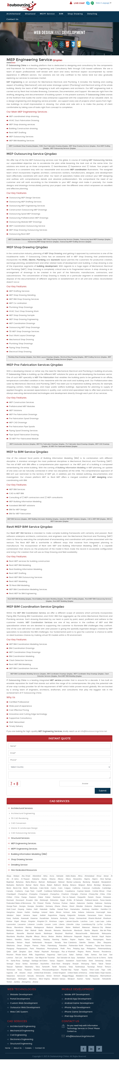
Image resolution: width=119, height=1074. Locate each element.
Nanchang (36, 940)
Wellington (22, 979)
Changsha (33, 894)
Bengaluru (107, 885)
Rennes (96, 952)
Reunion (10, 955)
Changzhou (54, 894)
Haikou (29, 909)
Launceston (11, 924)
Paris (32, 949)
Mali (26, 930)
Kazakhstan (44, 918)
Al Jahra (15, 879)
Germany (49, 906)
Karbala (16, 918)
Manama (57, 930)
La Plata (107, 924)
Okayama (107, 943)
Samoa (94, 955)
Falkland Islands (91, 900)
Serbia (25, 964)
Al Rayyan (25, 879)
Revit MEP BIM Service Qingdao (30, 526)
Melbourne (68, 936)
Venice (49, 976)
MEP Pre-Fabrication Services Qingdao (35, 365)
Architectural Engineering (23, 813)
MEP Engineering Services (23, 844)
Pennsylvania (52, 949)
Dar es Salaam (69, 897)
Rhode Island (21, 955)
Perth (63, 949)
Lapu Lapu (99, 921)
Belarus (73, 885)
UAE (109, 970)
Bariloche (20, 885)
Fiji (34, 903)
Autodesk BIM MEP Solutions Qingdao (72, 519)
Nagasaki (78, 936)
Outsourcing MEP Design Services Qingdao (43, 242)
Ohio (99, 943)
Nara (88, 940)
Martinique (48, 933)
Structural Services (20, 838)
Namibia (18, 940)
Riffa (31, 955)
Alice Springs (105, 879)
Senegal (10, 964)
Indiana (81, 912)
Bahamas (20, 882)
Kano (100, 915)
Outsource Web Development (25, 1008)
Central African (98, 891)
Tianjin (76, 970)
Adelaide (59, 876)
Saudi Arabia (81, 961)
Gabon (72, 903)
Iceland (44, 912)
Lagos (61, 921)
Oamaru (91, 943)
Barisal (28, 885)
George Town (12, 906)
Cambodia (96, 888)
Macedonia (18, 927)
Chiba (102, 894)
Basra (42, 885)
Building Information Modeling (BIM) (29, 854)
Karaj (9, 918)
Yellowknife (106, 979)
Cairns (53, 888)
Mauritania (11, 936)
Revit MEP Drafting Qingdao (74, 599)
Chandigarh (11, 894)
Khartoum (107, 918)
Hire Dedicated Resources (24, 870)
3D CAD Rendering (19, 818)
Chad (109, 891)
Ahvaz (99, 876)
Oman (19, 946)
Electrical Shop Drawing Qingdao (71, 357)
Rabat (37, 952)
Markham (10, 933)
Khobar (9, 921)
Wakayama (93, 976)
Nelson (19, 943)
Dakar (40, 897)
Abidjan (16, 876)
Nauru (108, 940)
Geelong (107, 903)
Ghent (71, 906)
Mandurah (78, 930)
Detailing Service (19, 865)
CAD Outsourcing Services (23, 833)
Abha (45, 876)
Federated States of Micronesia (19, 903)
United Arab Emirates (42, 973)
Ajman (106, 876)
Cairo (60, 888)
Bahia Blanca (31, 882)
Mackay (29, 927)
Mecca (44, 936)
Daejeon (32, 897)
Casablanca (70, 891)
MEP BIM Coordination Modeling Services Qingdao (28, 674)
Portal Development (20, 999)
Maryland (58, 933)
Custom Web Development (24, 1003)
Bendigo (97, 885)
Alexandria (77, 879)
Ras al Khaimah (68, 952)
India (74, 912)
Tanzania (62, 967)
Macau (9, 927)
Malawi (108, 927)
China (17, 897)
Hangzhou (11, 912)
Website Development (21, 995)
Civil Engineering (18, 1035)
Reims (88, 952)
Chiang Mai (93, 894)
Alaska (44, 879)
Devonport (20, 900)
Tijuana (84, 970)
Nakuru (9, 940)
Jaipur (18, 915)
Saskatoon (70, 961)
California (76, 888)
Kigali (16, 921)
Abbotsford (37, 876)
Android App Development (78, 999)
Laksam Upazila (72, 921)
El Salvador (78, 900)
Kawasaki (25, 918)
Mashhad (69, 933)
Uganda (10, 973)
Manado (48, 930)
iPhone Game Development (78, 1012)
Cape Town (29, 891)
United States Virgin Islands (100, 973)
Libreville (70, 924)
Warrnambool (105, 976)
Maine (68, 927)
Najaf (102, 936)
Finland (40, 903)
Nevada (58, 943)
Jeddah (43, 915)
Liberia (61, 924)
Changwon (43, 894)
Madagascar (39, 927)
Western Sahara (58, 979)
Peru (69, 949)
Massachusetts (81, 933)
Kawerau (34, 918)
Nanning (55, 940)
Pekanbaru (40, 949)
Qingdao (22, 952)
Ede (36, 900)
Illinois (58, 912)
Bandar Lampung (74, 882)
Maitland (76, 927)
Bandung (86, 882)
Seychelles (44, 964)
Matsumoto (94, 933)
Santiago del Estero (39, 961)
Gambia (90, 903)
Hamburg (85, 909)
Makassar (86, 927)
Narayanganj (98, 940)
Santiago (25, 961)
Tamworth (46, 967)
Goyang (21, 909)
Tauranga (91, 967)
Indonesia (90, 912)
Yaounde (96, 979)
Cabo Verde (44, 888)
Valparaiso (11, 976)
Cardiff (39, 891)
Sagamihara (40, 955)
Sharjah (75, 964)
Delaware (107, 897)
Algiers (95, 879)
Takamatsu (29, 967)
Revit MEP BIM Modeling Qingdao (19, 599)
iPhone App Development (77, 1008)
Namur (27, 940)
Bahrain (42, 882)
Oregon (27, 946)
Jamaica (26, 915)
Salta (87, 955)
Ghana (57, 906)
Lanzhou (84, 921)
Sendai (108, 961)
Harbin (27, 912)
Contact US (40, 1048)
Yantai (87, 979)
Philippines (91, 949)
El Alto (69, 900)
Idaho (51, 912)
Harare (19, 912)
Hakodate (43, 909)
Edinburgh (44, 900)
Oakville (82, 943)
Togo (103, 970)
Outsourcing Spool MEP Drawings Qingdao (95, 239)
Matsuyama (106, 933)
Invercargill (100, 912)
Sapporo (60, 961)
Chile (109, 894)
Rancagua (55, 952)
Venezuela (40, 976)
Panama (88, 946)
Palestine (63, 946)
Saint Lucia (62, 955)
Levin (55, 924)
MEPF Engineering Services (24, 849)
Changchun (22, 894)
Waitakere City (82, 976)
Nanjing (46, 940)
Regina (80, 952)
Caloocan (86, 888)
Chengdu (74, 894)
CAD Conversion (18, 823)
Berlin (25, 888)
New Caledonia (70, 943)
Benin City (17, 888)
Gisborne (88, 906)
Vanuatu (30, 976)
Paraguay (10, 949)
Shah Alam (55, 964)
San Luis (18, 958)
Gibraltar (79, 906)
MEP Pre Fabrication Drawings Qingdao (50, 444)
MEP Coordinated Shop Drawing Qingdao (23, 146)
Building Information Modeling (71, 468)
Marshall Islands (34, 933)
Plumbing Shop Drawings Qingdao (20, 357)
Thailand (27, 970)
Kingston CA (42, 921)
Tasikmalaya (80, 967)
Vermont (57, 976)
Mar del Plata (105, 930)
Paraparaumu (22, 949)
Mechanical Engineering (22, 1031)
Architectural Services (22, 808)
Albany (60, 879)
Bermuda (33, 888)
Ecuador (29, 900)
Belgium (82, 885)
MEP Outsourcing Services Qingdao (63, 148)
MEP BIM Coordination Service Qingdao (35, 606)
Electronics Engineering (21, 1039)
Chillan (9, 897)
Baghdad (10, 882)
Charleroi (65, 894)
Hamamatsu (75, 909)
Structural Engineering (21, 1044)
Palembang (52, 946)
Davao (98, 897)
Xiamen (80, 979)
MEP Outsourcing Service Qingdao (32, 154)
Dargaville (81, 897)
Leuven (48, 924)
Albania (52, 879)
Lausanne (22, 924)
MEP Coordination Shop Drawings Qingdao (89, 674)
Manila (87, 930)
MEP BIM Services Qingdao (17, 519)
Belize (89, 885)
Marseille (20, 933)
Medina (59, 936)
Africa (80, 876)
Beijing (65, 885)
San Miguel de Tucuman (45, 958)
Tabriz (93, 964)
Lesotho (40, 924)
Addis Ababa (71, 876)
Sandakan (81, 958)
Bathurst (57, 885)
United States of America (77, 973)
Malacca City (97, 927)
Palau (43, 946)
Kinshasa (53, 921)
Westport (71, 979)
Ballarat (61, 882)
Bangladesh (106, 882)
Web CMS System (19, 1012)
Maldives (19, 930)
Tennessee (11, 970)
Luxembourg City (88, 924)
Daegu (24, 897)
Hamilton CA (106, 909)
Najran (108, 936)
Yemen (9, 982)
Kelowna (54, 918)
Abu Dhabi (26, 876)
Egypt (62, 900)
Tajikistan (18, 967)
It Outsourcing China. (58, 1056)
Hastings (35, 912)
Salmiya (79, 955)
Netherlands (37, 943)
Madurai (49, 927)
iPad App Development (76, 1016)
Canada (10, 891)
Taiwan (108, 964)
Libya (77, 924)
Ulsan (29, 973)
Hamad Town (62, 909)
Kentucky (63, 918)
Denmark (10, 900)
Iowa (109, 912)
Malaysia (10, 930)
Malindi (33, 930)
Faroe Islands (105, 900)
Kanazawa (92, 915)
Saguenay (51, 955)
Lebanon (31, 924)
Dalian (48, 897)
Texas (19, 970)
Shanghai (66, 964)
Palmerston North (76, 946)
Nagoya (87, 936)
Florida (48, 903)
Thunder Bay (66, 970)
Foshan (65, 903)
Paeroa (35, 946)
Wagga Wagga (68, 976)
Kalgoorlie (71, 915)
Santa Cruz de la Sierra (96, 958)
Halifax (52, 909)
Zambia (17, 982)
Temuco (108, 967)
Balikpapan (51, 882)
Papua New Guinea (103, 946)
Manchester (67, 930)
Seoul (18, 964)
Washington (11, 979)
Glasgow (107, 906)
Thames (37, 970)
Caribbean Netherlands (53, 891)
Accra (52, 876)
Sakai (71, 955)
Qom (30, 952)
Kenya (71, 918)
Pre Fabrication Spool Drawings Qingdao (80, 444)
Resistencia (106, 952)
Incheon (66, 912)
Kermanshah (81, 918)
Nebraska (10, 943)
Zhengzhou (26, 982)
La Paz (100, 924)
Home (7, 1048)
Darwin (91, 897)
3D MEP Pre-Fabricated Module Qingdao (63, 446)
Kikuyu (23, 921)
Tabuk (100, 964)
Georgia (22, 906)
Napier (72, 940)
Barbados (10, 885)
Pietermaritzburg (104, 949)
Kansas (108, 915)
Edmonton (54, 900)
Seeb (91, 961)
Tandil (54, 967)
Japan (34, 915)
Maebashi (59, 927)
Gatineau (98, 903)
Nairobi (95, 936)
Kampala (81, 915)
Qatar (9, 952)
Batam (49, 885)
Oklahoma (11, 946)
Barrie (36, 885)
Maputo (95, 930)
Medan (51, 936)
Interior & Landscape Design (24, 828)
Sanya (52, 961)
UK (16, 973)
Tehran (99, 967)
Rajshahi (45, 952)
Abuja (9, 876)
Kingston (31, 921)
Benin (9, 888)
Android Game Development (79, 1003)
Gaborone (81, 903)
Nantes (64, 940)
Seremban (34, 964)
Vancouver (21, 976)
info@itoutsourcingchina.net (93, 731)
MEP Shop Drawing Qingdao (27, 247)
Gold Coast (11, 909)
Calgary (67, 888)
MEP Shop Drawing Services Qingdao (82, 146)
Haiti (36, 909)
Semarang (99, 961)
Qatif (15, 952)
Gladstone (98, 906)
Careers (28, 1048)
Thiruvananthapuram (50, 970)
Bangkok (95, 882)
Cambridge (106, 888)
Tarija (70, 967)
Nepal (27, 943)
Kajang (62, 915)
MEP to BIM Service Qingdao (27, 452)
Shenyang (85, 964)
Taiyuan (10, 967)
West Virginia (44, 979)
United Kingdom (59, 973)
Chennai (83, 894)
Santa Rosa (15, 961)
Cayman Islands (83, 891)
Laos (91, 921)
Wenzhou (33, 979)
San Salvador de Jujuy (66, 958)
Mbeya (36, 936)
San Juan (103, 955)
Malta (40, 930)
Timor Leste (94, 970)
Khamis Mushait (95, 918)
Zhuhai (35, 982)
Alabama (35, 879)
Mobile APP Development (77, 995)
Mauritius (20, 936)
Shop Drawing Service (22, 860)
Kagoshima (52, 915)
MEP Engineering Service (29, 60)
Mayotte (29, 936)
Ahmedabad (89, 876)
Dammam (57, 897)
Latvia (108, 921)
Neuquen (48, 943)
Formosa (56, 903)
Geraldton (40, 906)
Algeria (87, 879)
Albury (68, 879)
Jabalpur (10, 915)
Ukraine (22, 973)
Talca (38, 967)
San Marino (28, 958)
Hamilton (95, 909)
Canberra (19, 891)
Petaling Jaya (78, 949)
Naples (81, 940)
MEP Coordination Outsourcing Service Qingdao (25, 239)
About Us (17, 1048)
